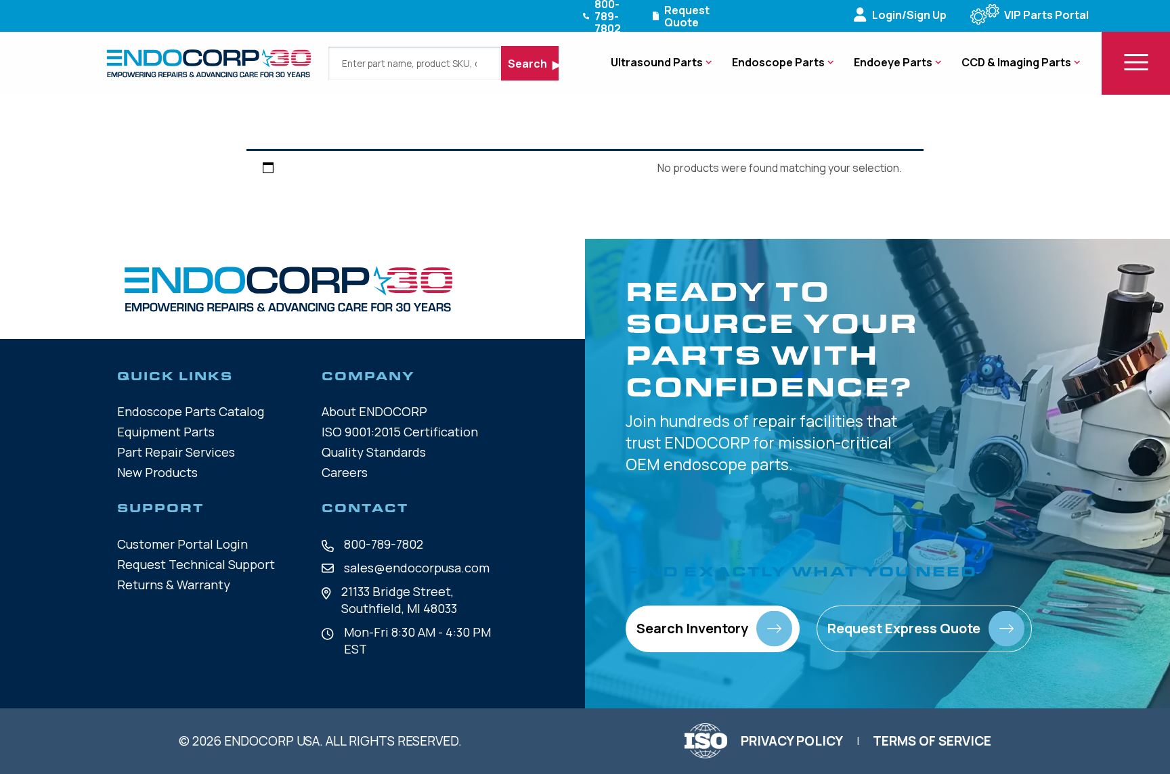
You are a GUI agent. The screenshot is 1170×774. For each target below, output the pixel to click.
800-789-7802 (383, 544)
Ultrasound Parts (657, 62)
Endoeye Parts (893, 62)
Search (528, 63)
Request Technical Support (196, 564)
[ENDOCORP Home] (209, 63)
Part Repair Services (176, 452)
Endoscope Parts (778, 62)
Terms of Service (932, 741)
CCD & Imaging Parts (1016, 62)
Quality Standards (374, 452)
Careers (345, 472)
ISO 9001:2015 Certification (400, 432)
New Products (157, 472)
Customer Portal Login (182, 544)
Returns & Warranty (173, 584)
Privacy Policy (792, 741)
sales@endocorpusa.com (417, 568)
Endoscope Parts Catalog (190, 411)
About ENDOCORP (374, 411)
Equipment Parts (166, 432)
